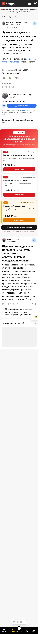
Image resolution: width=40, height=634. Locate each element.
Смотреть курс (19, 169)
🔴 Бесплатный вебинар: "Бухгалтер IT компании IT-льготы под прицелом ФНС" (19, 11)
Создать (19, 631)
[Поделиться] (13, 87)
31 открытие (6, 84)
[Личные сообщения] (29, 3)
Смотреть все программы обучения (19, 227)
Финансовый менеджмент (14, 206)
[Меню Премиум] (17, 3)
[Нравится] (6, 87)
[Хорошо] (4, 78)
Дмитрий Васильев (15, 309)
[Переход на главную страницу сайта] (8, 4)
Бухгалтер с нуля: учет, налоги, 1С (17, 155)
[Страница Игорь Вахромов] (4, 240)
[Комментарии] (3, 87)
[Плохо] (16, 78)
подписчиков (8, 101)
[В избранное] (10, 87)
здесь (4, 115)
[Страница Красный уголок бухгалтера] (3, 23)
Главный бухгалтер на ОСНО (15, 180)
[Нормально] (10, 78)
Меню (26, 631)
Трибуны (26, 110)
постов (20, 101)
